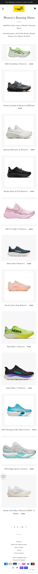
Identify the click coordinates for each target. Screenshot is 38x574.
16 (22, 527)
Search (19, 550)
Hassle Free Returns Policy (19, 544)
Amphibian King (21, 557)
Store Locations (19, 553)
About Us (19, 542)
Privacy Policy (19, 547)
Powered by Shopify (19, 560)
